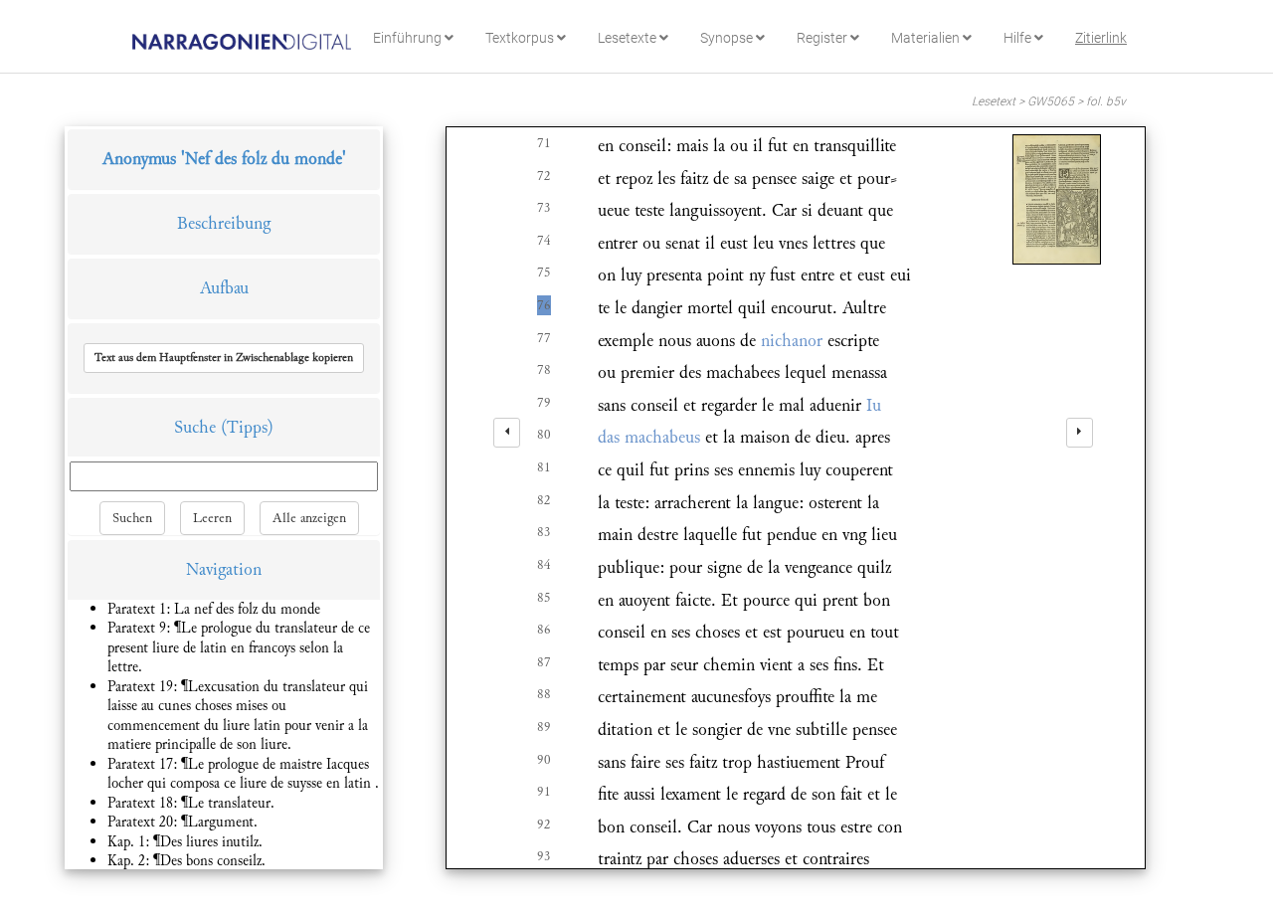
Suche (195, 427)
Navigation (224, 569)
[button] (224, 358)
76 (544, 305)
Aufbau (224, 287)
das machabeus (649, 437)
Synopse (728, 38)
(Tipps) (247, 427)
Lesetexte (628, 38)
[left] (506, 433)
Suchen (132, 518)
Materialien (927, 38)
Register (823, 38)
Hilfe (1018, 38)
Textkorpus (521, 38)
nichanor (791, 340)
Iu (873, 405)
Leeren (212, 518)
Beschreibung (224, 223)
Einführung (409, 38)
